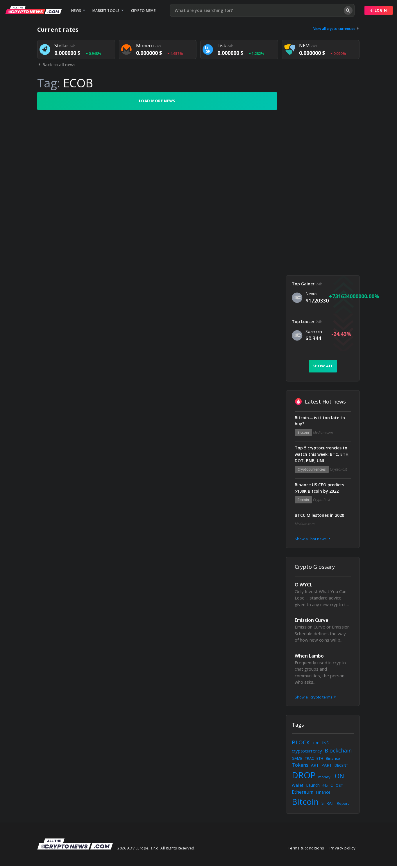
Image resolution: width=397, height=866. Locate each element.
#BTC (327, 785)
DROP (304, 775)
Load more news (157, 100)
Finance (323, 792)
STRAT (327, 803)
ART (315, 765)
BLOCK (301, 742)
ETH (319, 758)
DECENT (341, 765)
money (324, 776)
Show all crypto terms (314, 697)
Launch (313, 785)
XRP (315, 743)
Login (380, 10)
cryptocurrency (307, 751)
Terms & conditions (306, 848)
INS (325, 743)
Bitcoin (303, 432)
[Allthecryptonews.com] (33, 10)
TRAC (309, 758)
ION (338, 776)
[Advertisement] (323, 179)
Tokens (300, 765)
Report (343, 803)
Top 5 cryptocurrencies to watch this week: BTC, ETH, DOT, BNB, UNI (322, 454)
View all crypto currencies (334, 28)
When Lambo (309, 656)
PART (326, 765)
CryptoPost (338, 469)
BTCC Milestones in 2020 (319, 515)
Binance (333, 758)
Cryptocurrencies (312, 469)
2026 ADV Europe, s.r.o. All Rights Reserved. (156, 848)
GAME (297, 758)
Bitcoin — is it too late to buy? (320, 421)
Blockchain (338, 750)
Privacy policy (342, 848)
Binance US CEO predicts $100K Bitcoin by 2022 (319, 488)
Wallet (297, 785)
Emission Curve (311, 620)
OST (339, 785)
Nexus (311, 293)
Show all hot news (311, 538)
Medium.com (323, 432)
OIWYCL (303, 584)
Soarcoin (313, 331)
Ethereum (302, 792)
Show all (322, 365)
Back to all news (58, 64)
